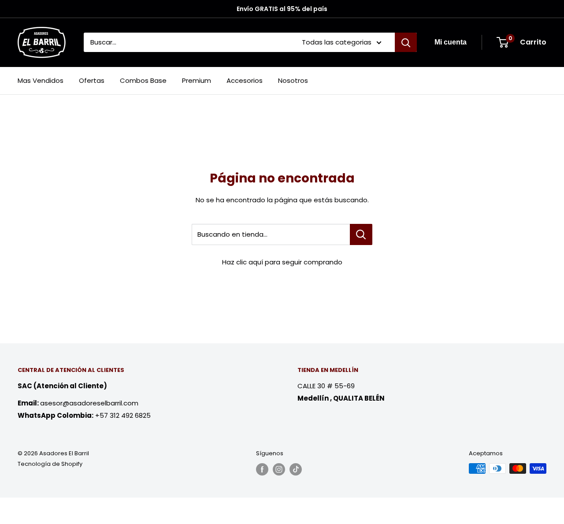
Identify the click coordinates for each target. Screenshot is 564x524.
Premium (196, 80)
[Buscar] (406, 42)
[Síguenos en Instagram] (279, 469)
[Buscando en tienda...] (361, 234)
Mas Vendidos (40, 80)
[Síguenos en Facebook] (262, 469)
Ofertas (91, 80)
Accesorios (244, 80)
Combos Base (143, 80)
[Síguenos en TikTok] (295, 469)
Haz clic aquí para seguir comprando (282, 262)
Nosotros (293, 80)
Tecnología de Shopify (50, 464)
